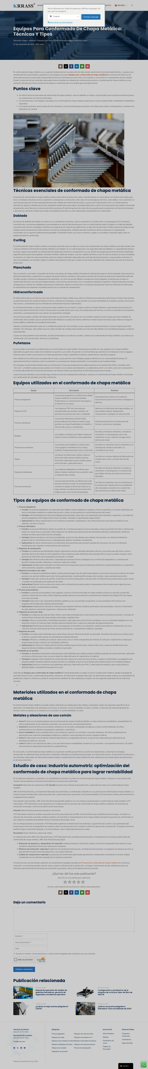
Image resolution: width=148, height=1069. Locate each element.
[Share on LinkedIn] (77, 66)
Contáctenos (126, 1039)
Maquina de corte (58, 1037)
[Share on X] (66, 66)
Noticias (32, 40)
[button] (132, 5)
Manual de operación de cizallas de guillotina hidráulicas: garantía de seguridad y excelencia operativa (51, 992)
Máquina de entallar (59, 1048)
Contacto (106, 5)
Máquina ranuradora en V (83, 1037)
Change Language (90, 17)
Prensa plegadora (58, 1034)
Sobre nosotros (108, 1033)
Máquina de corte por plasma (84, 1044)
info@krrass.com (19, 1041)
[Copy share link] (60, 66)
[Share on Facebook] (71, 66)
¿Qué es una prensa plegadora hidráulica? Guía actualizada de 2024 (114, 1007)
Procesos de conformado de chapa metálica (99, 863)
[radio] (65, 882)
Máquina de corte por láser (83, 1034)
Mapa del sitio (127, 1043)
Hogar (40, 5)
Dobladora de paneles (60, 1051)
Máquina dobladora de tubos (62, 1044)
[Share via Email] (82, 66)
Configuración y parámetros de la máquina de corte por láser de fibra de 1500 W (115, 992)
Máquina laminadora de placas (85, 1041)
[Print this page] (87, 66)
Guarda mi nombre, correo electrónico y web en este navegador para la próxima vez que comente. (56, 953)
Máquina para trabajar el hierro (63, 1041)
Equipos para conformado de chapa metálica (87, 75)
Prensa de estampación (82, 1048)
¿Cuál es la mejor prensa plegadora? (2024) (52, 1007)
